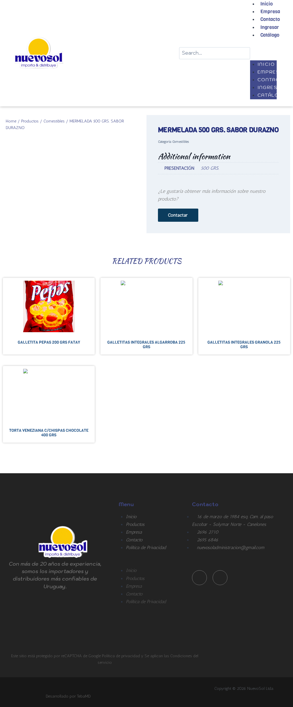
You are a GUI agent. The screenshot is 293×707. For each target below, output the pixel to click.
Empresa (270, 11)
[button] (263, 50)
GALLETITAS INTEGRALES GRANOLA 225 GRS (244, 344)
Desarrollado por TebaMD (68, 696)
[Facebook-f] (199, 577)
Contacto (270, 19)
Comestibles (54, 121)
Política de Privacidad (146, 547)
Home (11, 121)
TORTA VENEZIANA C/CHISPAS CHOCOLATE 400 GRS (48, 432)
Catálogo (269, 35)
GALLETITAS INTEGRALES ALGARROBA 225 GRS (146, 344)
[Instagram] (220, 577)
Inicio (266, 64)
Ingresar (269, 27)
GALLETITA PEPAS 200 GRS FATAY (49, 342)
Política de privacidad (121, 655)
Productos (30, 121)
